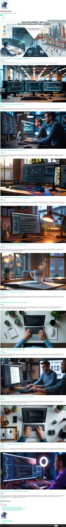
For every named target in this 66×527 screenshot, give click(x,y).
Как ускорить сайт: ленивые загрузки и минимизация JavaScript (14, 491)
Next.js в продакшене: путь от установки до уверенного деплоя (13, 150)
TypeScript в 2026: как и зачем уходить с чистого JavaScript (12, 291)
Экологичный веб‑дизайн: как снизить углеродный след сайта (13, 244)
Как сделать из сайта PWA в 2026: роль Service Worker (11, 443)
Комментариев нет (3, 61)
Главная (3, 16)
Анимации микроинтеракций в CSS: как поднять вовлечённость (14, 302)
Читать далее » (2, 64)
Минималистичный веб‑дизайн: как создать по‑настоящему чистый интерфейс (17, 396)
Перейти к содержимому (4, 0)
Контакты (4, 18)
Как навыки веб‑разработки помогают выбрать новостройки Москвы (15, 58)
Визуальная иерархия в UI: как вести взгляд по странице (12, 104)
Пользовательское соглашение (7, 520)
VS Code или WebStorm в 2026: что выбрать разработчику (12, 349)
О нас (3, 17)
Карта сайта (4, 522)
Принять (56, 525)
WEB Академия (5, 11)
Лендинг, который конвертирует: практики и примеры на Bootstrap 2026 (15, 197)
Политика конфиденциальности (7, 521)
